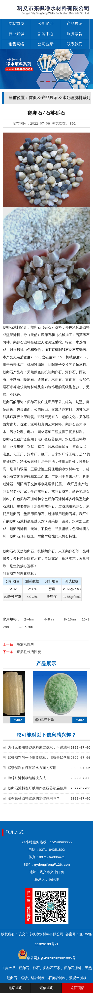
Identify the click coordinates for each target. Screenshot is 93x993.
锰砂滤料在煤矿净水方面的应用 (32, 768)
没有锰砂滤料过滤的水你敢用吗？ (34, 799)
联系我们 (75, 44)
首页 (33, 98)
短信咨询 (46, 988)
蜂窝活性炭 (25, 645)
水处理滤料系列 (76, 98)
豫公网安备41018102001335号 (51, 958)
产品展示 (75, 24)
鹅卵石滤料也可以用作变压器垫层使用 (37, 788)
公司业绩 (46, 44)
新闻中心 (46, 34)
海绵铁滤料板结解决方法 (27, 778)
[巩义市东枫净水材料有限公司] (46, 15)
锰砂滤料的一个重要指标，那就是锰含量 (39, 758)
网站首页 (16, 24)
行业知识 (16, 34)
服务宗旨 (75, 34)
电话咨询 (15, 988)
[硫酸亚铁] (51, 715)
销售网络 (16, 44)
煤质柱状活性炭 (29, 652)
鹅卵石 (8, 328)
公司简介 (46, 24)
